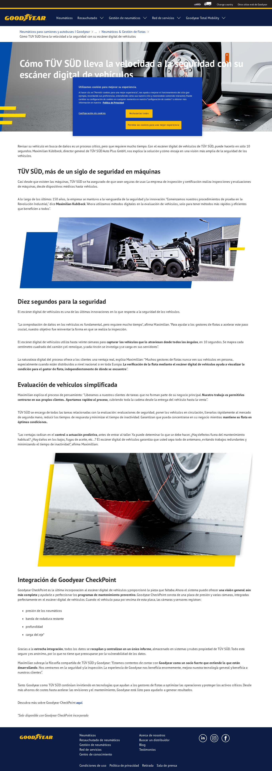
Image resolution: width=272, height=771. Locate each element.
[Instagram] (214, 738)
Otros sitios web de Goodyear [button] (252, 4)
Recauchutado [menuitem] (87, 18)
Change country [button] (225, 4)
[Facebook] (226, 738)
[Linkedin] (203, 738)
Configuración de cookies (92, 113)
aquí (79, 703)
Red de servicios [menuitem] (163, 18)
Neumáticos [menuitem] (64, 18)
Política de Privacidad (113, 102)
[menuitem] (197, 4)
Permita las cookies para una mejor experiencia (153, 125)
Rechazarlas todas (139, 113)
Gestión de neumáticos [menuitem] (124, 18)
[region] (137, 106)
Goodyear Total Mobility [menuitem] (202, 18)
